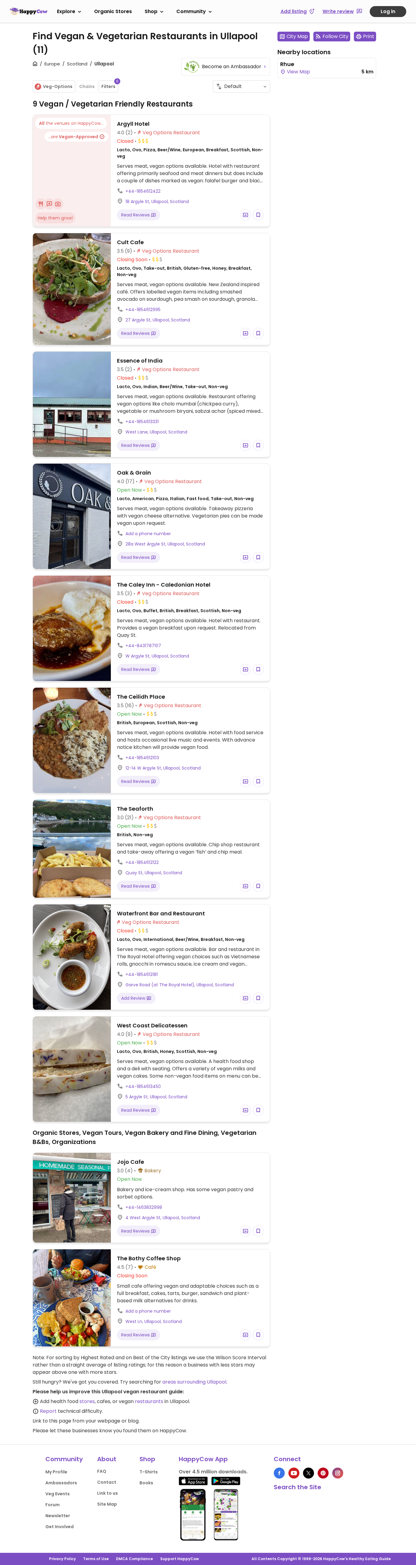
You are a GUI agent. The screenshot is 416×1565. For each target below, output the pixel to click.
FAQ (101, 1471)
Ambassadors (61, 1483)
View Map (298, 71)
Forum (52, 1505)
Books (146, 1483)
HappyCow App (203, 1459)
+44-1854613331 (142, 422)
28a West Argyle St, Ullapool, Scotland (165, 544)
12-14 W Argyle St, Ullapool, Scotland (163, 768)
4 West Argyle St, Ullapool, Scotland (162, 1218)
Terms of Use (96, 1558)
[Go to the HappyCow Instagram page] (337, 1473)
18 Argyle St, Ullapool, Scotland (157, 201)
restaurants (149, 1401)
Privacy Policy (62, 1558)
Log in (388, 11)
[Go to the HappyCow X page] (308, 1473)
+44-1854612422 (142, 191)
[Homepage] (29, 11)
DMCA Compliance (134, 1558)
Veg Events (57, 1494)
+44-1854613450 (143, 1086)
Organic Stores (113, 11)
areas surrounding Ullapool (194, 1381)
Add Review (133, 998)
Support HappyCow (179, 1558)
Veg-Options (57, 86)
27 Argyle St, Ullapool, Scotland (157, 320)
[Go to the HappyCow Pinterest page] (323, 1473)
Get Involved (59, 1527)
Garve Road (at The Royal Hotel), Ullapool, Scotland (179, 985)
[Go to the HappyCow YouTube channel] (293, 1473)
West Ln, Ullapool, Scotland (153, 1321)
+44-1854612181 (141, 974)
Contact (106, 1482)
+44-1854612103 (142, 758)
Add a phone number (148, 534)
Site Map (107, 1504)
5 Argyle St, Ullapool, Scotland (156, 1097)
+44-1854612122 (142, 862)
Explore (66, 11)
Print (368, 36)
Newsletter (57, 1516)
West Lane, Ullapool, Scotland (156, 432)
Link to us (107, 1493)
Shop (151, 11)
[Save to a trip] (245, 214)
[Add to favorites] (258, 214)
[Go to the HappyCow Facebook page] (279, 1473)
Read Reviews (136, 215)
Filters (109, 84)
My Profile (56, 1472)
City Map (297, 36)
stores (87, 1401)
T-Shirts (148, 1472)
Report (48, 1411)
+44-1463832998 (143, 1207)
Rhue (287, 64)
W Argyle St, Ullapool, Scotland (157, 656)
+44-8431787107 (143, 646)
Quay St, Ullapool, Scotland (153, 873)
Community (191, 11)
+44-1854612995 (142, 310)
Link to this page (52, 1420)
